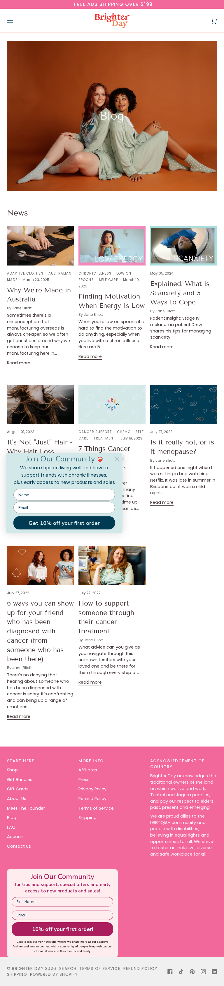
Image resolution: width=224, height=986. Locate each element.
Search (67, 968)
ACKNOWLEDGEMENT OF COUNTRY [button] (177, 764)
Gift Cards (18, 789)
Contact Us (19, 846)
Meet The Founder (26, 808)
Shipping (87, 817)
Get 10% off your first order (64, 522)
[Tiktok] (181, 971)
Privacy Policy (92, 789)
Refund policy (140, 968)
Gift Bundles (19, 779)
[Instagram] (203, 971)
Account (16, 837)
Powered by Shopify (54, 974)
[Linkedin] (214, 971)
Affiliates (87, 770)
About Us (16, 798)
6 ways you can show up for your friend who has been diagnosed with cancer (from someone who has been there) (40, 631)
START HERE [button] (20, 761)
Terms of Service (96, 808)
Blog (11, 817)
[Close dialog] (117, 458)
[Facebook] (170, 971)
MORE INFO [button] (91, 761)
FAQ (11, 827)
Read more (18, 363)
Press (84, 779)
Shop (12, 770)
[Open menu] (15, 20)
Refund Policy (92, 798)
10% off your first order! (62, 929)
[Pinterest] (192, 971)
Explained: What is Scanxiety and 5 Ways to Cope (179, 293)
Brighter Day (27, 968)
